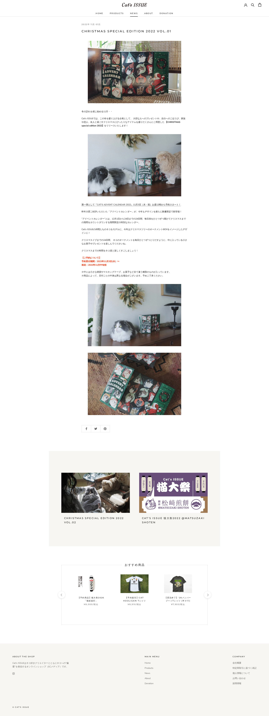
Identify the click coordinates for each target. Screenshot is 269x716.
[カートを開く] (259, 5)
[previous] (61, 594)
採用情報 (237, 683)
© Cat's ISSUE (20, 707)
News (134, 13)
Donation (166, 13)
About (148, 13)
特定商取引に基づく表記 (245, 668)
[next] (207, 594)
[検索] (252, 4)
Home (99, 13)
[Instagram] (13, 673)
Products (117, 13)
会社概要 (237, 662)
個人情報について (241, 673)
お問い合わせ (239, 678)
